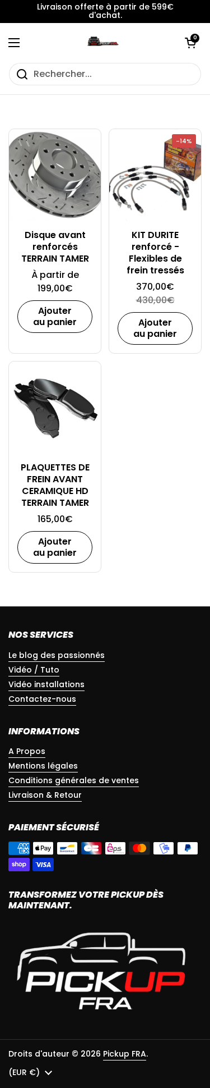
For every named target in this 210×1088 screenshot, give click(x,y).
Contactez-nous (42, 699)
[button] (190, 42)
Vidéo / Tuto (33, 669)
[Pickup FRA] (102, 42)
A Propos (26, 751)
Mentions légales (43, 765)
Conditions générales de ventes (73, 780)
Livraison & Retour (45, 795)
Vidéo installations (46, 684)
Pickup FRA (124, 1053)
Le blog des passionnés (56, 655)
